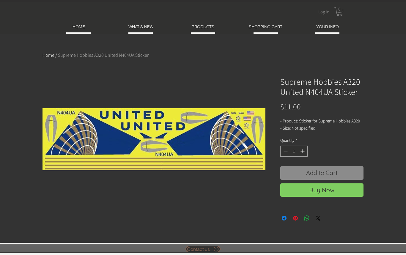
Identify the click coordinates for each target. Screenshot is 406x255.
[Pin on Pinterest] (295, 218)
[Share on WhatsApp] (306, 218)
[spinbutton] (294, 151)
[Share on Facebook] (284, 218)
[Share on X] (318, 218)
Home (48, 55)
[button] (339, 11)
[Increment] (303, 151)
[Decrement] (285, 151)
